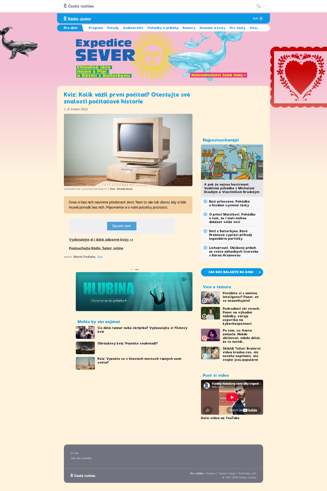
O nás (75, 453)
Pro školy (237, 28)
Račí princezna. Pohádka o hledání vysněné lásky (229, 203)
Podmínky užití (247, 473)
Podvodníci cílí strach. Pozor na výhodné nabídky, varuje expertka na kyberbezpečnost (241, 316)
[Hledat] (258, 6)
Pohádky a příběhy (163, 28)
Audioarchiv (133, 28)
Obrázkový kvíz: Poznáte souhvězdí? (128, 343)
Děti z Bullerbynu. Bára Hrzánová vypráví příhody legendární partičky (230, 234)
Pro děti (70, 28)
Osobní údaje (227, 473)
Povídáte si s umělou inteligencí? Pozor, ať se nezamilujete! (241, 296)
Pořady (113, 28)
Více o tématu (217, 287)
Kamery (189, 28)
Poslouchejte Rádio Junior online (96, 248)
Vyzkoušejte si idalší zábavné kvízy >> (101, 240)
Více (254, 28)
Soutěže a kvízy (213, 28)
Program (96, 28)
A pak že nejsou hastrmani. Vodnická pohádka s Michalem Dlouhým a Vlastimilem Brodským (231, 188)
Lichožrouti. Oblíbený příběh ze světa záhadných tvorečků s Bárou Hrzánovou (233, 251)
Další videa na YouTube (220, 418)
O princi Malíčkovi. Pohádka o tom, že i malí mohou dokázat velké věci (232, 218)
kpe (100, 256)
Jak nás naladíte (81, 458)
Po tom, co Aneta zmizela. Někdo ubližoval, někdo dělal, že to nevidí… (242, 336)
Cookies (211, 473)
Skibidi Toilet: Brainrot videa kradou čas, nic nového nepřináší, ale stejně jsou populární (242, 354)
